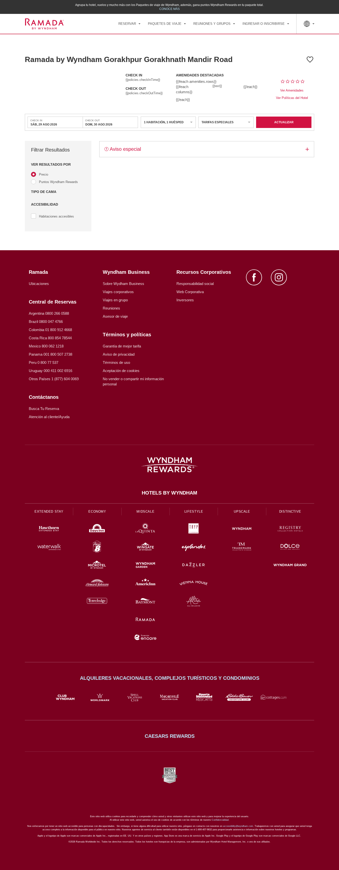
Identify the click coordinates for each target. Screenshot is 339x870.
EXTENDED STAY (48, 511)
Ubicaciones (39, 283)
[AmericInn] (145, 584)
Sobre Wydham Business (123, 283)
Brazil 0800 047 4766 (46, 321)
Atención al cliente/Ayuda (49, 417)
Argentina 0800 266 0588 (49, 313)
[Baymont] (145, 602)
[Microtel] (97, 566)
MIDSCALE (145, 511)
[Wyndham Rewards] (169, 464)
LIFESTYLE (193, 511)
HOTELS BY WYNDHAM (169, 493)
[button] (58, 164)
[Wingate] (145, 547)
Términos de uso (116, 362)
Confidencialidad (220, 820)
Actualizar (284, 122)
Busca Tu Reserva (44, 408)
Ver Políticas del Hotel (292, 98)
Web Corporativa (190, 292)
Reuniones (111, 308)
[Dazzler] (193, 566)
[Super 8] (97, 547)
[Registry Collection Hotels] (290, 529)
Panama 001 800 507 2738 (50, 354)
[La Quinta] (145, 529)
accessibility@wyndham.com (238, 826)
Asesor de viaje (115, 316)
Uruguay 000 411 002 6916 (50, 371)
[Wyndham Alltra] (193, 602)
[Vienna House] (193, 584)
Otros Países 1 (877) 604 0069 (54, 379)
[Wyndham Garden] (145, 566)
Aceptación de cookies (121, 371)
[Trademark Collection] (241, 547)
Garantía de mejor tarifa (122, 346)
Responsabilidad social (195, 283)
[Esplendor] (193, 547)
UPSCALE (242, 511)
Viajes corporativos (118, 292)
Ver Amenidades (292, 90)
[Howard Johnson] (97, 584)
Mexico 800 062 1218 (46, 346)
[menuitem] (129, 24)
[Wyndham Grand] (290, 566)
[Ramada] (145, 620)
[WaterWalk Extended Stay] (49, 547)
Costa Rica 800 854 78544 (50, 338)
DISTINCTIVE (290, 511)
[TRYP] (193, 529)
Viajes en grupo (115, 300)
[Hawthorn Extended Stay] (49, 529)
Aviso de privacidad (119, 354)
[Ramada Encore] (145, 638)
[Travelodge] (97, 602)
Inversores (185, 300)
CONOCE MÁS (169, 9)
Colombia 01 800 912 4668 (50, 330)
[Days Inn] (97, 529)
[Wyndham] (241, 529)
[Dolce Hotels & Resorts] (290, 547)
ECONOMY (97, 511)
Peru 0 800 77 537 (43, 362)
